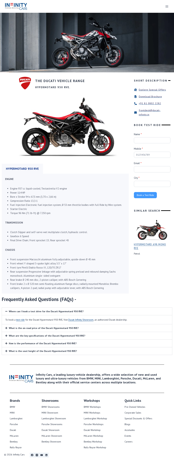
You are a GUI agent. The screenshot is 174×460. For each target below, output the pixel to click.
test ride (20, 319)
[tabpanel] (65, 234)
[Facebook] (32, 455)
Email (138, 163)
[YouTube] (41, 455)
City (137, 177)
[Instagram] (36, 455)
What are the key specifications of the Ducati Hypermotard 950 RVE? (47, 335)
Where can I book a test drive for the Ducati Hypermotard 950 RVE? (46, 311)
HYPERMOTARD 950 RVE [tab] (22, 169)
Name (138, 134)
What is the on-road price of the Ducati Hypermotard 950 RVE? (44, 328)
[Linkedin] (46, 455)
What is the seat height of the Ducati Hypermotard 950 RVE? (43, 351)
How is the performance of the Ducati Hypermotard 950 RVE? (43, 343)
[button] (87, 311)
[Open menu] (167, 6)
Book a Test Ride (145, 195)
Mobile (138, 148)
